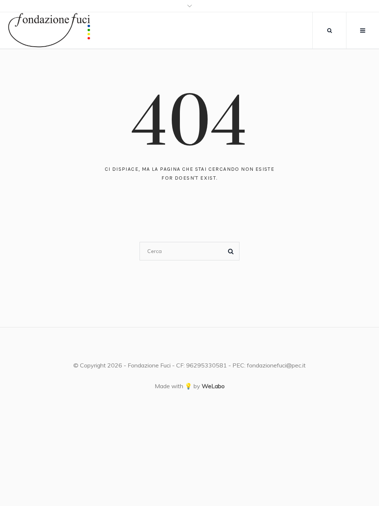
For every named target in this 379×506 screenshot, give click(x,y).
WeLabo (213, 386)
